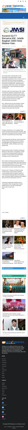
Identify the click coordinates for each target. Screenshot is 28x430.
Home (4, 21)
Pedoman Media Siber (20, 426)
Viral (3, 368)
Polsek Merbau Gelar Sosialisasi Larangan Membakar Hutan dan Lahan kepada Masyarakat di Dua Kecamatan (13, 315)
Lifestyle (4, 364)
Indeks (3, 377)
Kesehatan (4, 369)
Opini (3, 371)
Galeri (3, 390)
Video (3, 373)
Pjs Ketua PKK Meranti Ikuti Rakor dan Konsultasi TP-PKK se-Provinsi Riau (13, 296)
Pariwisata (4, 362)
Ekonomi (4, 358)
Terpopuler (4, 386)
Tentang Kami (9, 426)
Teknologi (4, 366)
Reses (3, 375)
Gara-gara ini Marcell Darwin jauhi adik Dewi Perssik (14, 332)
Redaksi (14, 426)
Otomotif (4, 360)
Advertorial (4, 388)
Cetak (24, 46)
